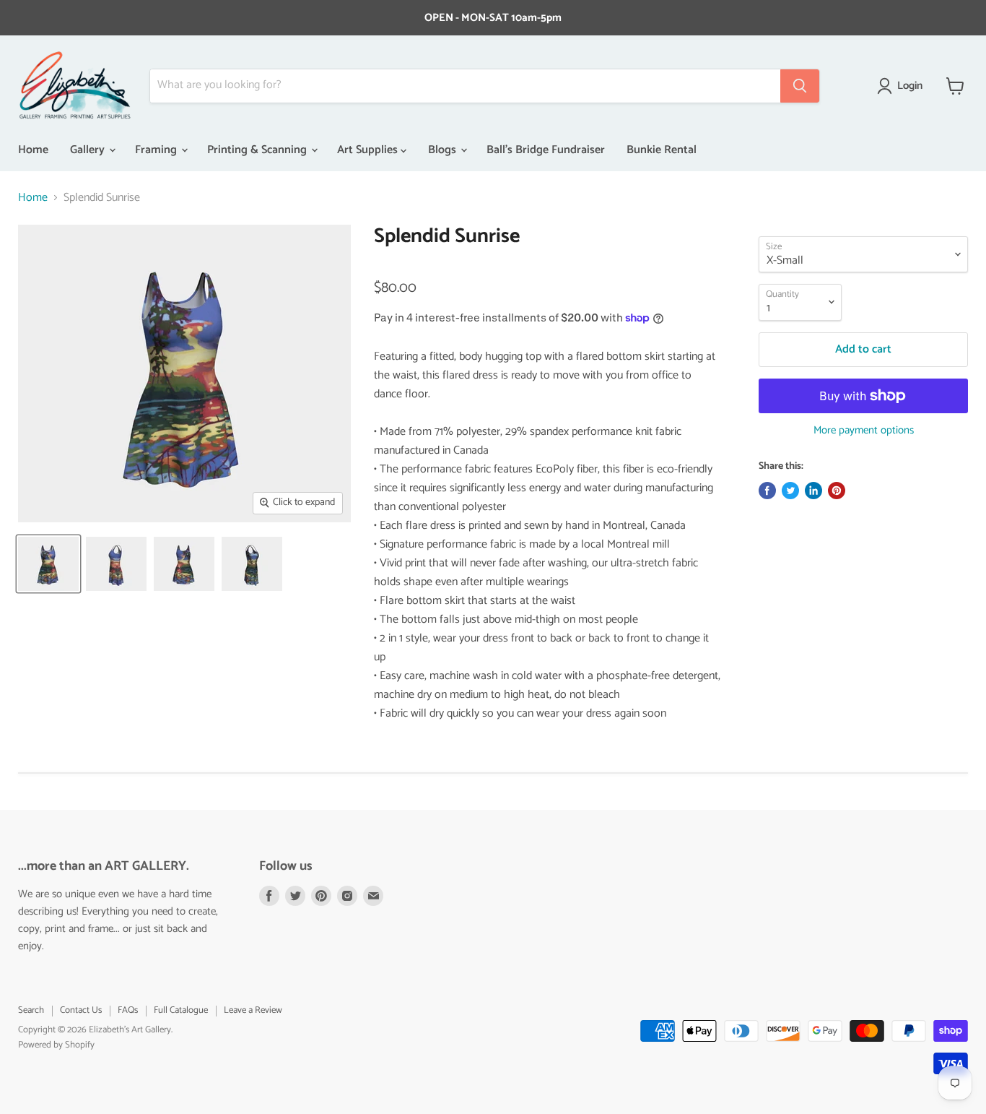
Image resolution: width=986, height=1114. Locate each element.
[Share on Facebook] (767, 490)
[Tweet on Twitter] (790, 490)
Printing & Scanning (258, 150)
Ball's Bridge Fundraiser (546, 150)
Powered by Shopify (56, 1045)
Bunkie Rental (662, 150)
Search (31, 1010)
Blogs (443, 150)
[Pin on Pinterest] (836, 490)
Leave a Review (253, 1010)
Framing (157, 150)
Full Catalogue (181, 1010)
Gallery (89, 150)
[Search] (799, 86)
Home (33, 150)
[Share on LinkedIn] (813, 490)
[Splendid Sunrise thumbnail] (48, 563)
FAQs (128, 1010)
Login (909, 86)
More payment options (863, 430)
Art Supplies (369, 150)
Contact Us (81, 1010)
